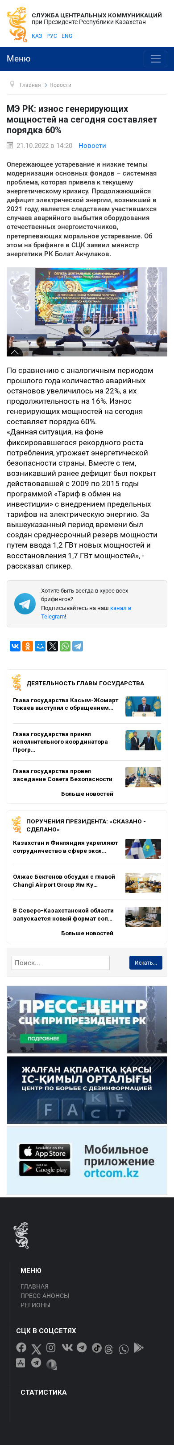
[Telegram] (77, 646)
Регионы (35, 1305)
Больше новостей (87, 793)
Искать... (146, 963)
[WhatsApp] (65, 646)
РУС (51, 36)
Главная (35, 1286)
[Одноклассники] (27, 646)
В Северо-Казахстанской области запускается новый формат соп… (63, 914)
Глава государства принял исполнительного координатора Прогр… (60, 741)
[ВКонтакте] (15, 646)
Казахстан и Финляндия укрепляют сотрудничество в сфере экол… (65, 846)
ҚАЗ (37, 36)
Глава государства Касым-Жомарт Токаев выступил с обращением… (65, 704)
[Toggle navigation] (155, 59)
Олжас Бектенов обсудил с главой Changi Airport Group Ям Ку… (64, 880)
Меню (19, 59)
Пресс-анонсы (45, 1295)
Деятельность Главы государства (85, 683)
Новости (92, 146)
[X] (52, 646)
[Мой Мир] (40, 646)
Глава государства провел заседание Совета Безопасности (62, 774)
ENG (67, 36)
